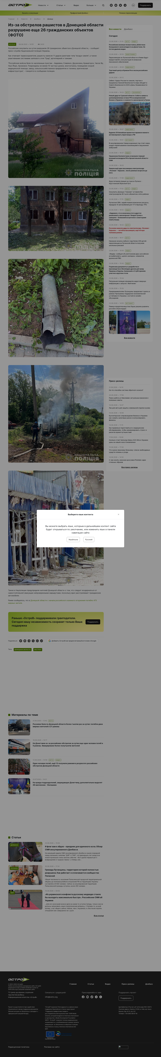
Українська (73, 539)
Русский (88, 539)
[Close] (118, 514)
